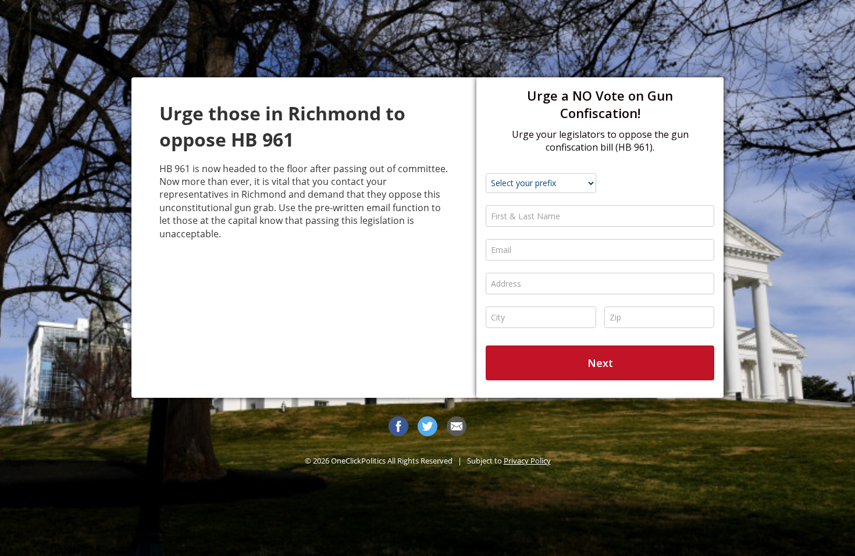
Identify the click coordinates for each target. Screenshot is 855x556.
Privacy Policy (527, 460)
